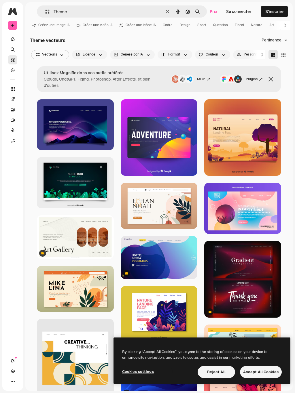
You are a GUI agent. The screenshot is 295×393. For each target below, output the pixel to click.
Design (184, 25)
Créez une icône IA (141, 25)
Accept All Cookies (261, 371)
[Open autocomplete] (45, 11)
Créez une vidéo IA (98, 25)
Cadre (168, 25)
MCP (201, 79)
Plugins (252, 79)
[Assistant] (12, 140)
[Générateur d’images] (12, 109)
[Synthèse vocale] (12, 130)
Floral (239, 25)
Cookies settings (138, 371)
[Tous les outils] (12, 89)
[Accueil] (12, 39)
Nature (256, 25)
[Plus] (12, 381)
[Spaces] (12, 99)
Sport (201, 25)
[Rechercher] (12, 49)
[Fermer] (270, 79)
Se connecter (238, 11)
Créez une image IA (54, 25)
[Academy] (12, 371)
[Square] (283, 54)
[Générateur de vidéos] (12, 120)
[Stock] (12, 59)
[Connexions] (12, 360)
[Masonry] (273, 54)
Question (220, 25)
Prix (214, 11)
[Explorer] (12, 70)
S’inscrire (274, 11)
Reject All (216, 371)
